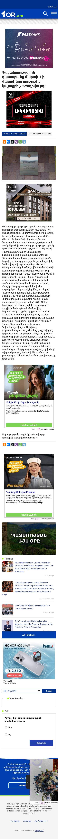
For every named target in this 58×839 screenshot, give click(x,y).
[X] (12, 142)
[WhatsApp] (20, 142)
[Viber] (16, 142)
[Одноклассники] (4, 142)
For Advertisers (41, 821)
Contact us (15, 821)
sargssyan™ (39, 831)
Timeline (9, 559)
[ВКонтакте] (8, 142)
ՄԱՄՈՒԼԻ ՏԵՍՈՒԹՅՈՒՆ (14, 133)
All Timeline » (29, 635)
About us (27, 821)
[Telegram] (24, 142)
